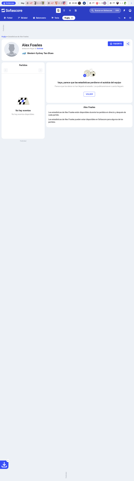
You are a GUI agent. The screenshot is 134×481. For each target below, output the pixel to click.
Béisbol (24, 18)
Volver (89, 94)
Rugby (67, 18)
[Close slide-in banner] (7, 460)
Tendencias (10, 3)
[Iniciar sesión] (130, 10)
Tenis (57, 18)
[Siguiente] (131, 3)
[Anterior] (19, 3)
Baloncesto (41, 18)
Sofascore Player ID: (32, 48)
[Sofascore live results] (12, 10)
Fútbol (9, 18)
